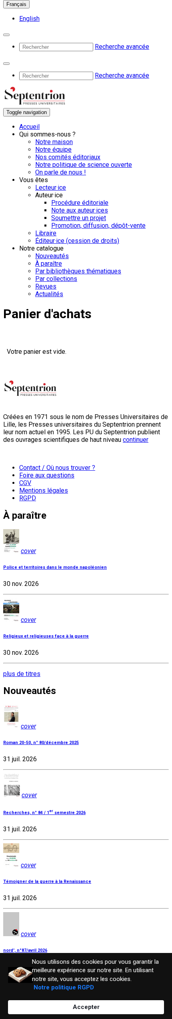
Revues (45, 286)
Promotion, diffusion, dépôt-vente (98, 225)
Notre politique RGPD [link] (64, 987)
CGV (25, 483)
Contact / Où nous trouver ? (57, 467)
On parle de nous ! (60, 172)
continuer (135, 439)
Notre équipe (53, 149)
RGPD (27, 498)
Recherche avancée (122, 46)
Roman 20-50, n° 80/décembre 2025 (41, 742)
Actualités (49, 294)
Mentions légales (43, 490)
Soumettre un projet (78, 218)
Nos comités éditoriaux (67, 157)
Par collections (56, 279)
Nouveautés (52, 256)
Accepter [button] (86, 1007)
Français (16, 4)
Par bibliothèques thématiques (78, 271)
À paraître (48, 263)
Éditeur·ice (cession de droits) (77, 241)
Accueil (29, 126)
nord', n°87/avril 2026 (25, 950)
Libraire (45, 233)
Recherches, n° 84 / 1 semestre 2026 (44, 812)
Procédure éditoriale (79, 203)
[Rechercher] (6, 35)
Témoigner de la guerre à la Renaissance (47, 881)
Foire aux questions (46, 475)
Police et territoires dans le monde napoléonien (55, 567)
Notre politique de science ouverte (83, 164)
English (29, 18)
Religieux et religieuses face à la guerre (46, 636)
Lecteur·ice (50, 187)
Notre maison (54, 142)
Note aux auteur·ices (79, 210)
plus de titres (21, 674)
